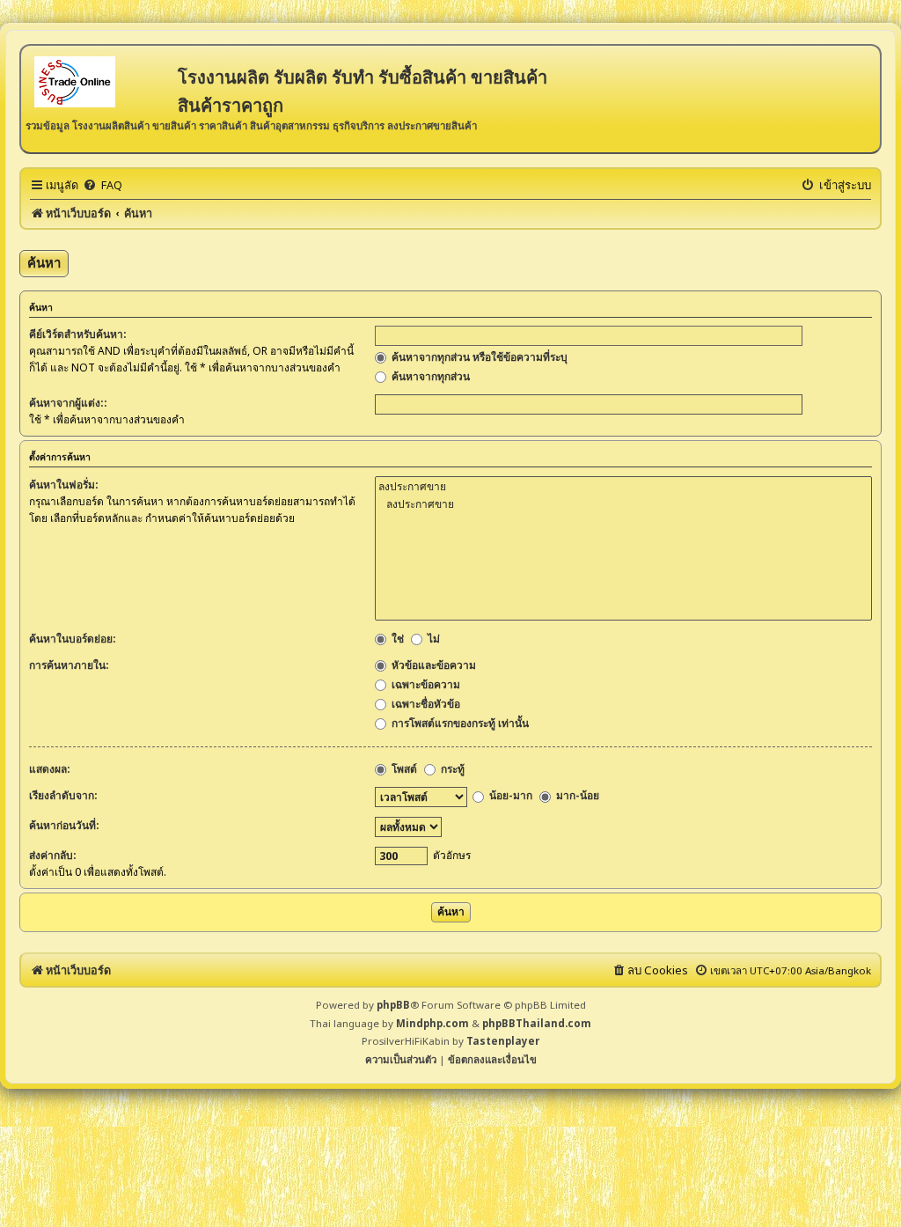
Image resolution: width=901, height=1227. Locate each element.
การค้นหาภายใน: (69, 665)
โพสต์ (403, 768)
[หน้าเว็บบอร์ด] (102, 80)
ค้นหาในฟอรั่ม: (64, 484)
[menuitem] (102, 184)
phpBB (393, 1004)
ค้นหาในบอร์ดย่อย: (72, 638)
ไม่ (432, 638)
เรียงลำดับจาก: (63, 795)
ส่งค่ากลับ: (53, 855)
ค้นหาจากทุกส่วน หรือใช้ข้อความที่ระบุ (478, 356)
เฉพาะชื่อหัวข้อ (424, 703)
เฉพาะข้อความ (424, 684)
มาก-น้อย (576, 795)
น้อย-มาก (509, 795)
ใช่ (396, 638)
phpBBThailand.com (536, 1023)
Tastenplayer (502, 1040)
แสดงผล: (49, 768)
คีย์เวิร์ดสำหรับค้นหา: (78, 334)
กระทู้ (451, 768)
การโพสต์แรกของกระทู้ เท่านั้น (459, 723)
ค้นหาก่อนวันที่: (64, 825)
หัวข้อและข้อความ (432, 665)
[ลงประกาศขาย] (623, 487)
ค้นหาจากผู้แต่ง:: (68, 402)
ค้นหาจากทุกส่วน (429, 376)
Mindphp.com (432, 1023)
